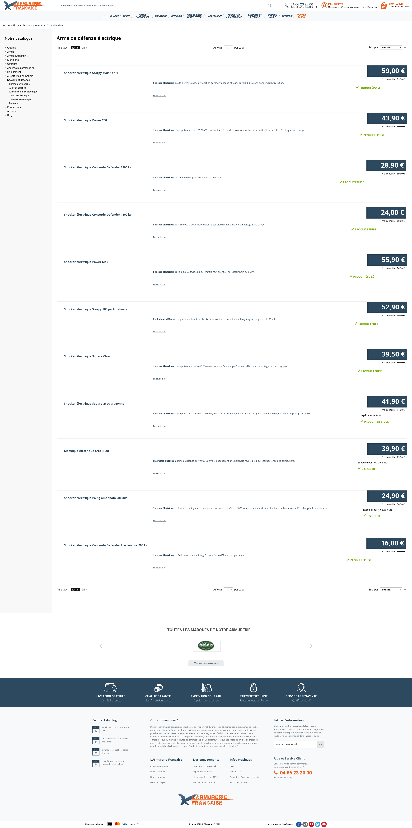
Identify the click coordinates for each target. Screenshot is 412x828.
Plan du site (235, 771)
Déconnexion (346, 7)
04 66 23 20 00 (302, 4)
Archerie (287, 16)
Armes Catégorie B (143, 16)
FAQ (232, 766)
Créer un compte (359, 7)
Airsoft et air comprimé (234, 16)
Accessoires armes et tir (194, 16)
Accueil (6, 25)
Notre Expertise (157, 771)
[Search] (270, 5)
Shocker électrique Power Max (86, 262)
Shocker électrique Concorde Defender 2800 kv (97, 167)
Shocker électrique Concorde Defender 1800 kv (97, 215)
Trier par (373, 47)
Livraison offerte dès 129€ (205, 777)
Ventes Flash (301, 16)
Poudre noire (272, 16)
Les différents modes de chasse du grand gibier (113, 763)
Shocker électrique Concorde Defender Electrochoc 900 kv (105, 545)
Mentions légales (158, 782)
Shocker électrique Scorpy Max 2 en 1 (91, 73)
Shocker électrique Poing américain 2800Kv (95, 498)
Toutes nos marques (206, 663)
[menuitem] (105, 16)
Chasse (114, 16)
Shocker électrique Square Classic (88, 356)
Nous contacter (157, 777)
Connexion (372, 7)
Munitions (161, 16)
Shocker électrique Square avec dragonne (94, 404)
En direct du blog (104, 720)
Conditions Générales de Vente (244, 777)
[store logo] (24, 5)
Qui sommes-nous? (159, 766)
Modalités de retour (239, 782)
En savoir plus (159, 95)
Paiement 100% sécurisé (204, 766)
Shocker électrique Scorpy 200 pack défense (95, 309)
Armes (126, 16)
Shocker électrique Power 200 (85, 120)
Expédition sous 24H (203, 771)
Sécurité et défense (255, 16)
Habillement (214, 16)
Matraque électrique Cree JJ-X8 (86, 451)
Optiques (176, 16)
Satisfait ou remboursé (204, 782)
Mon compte (335, 3)
